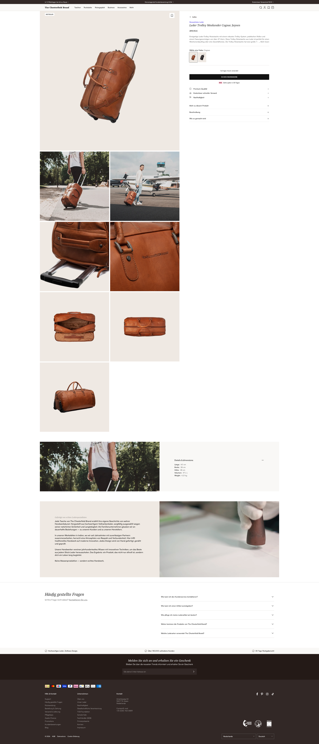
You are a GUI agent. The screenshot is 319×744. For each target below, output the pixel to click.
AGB (53, 736)
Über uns (80, 699)
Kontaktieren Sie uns (78, 600)
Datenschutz (61, 736)
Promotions (49, 721)
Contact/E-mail (122, 708)
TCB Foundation (83, 712)
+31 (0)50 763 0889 (125, 711)
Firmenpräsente (83, 721)
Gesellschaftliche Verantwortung (89, 708)
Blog (46, 727)
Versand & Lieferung (52, 712)
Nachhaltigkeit (82, 705)
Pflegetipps (49, 715)
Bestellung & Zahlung (53, 708)
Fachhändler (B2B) (84, 718)
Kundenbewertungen (53, 724)
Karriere (80, 724)
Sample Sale (81, 715)
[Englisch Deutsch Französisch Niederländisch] (265, 736)
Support (48, 699)
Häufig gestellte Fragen (53, 702)
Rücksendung (50, 705)
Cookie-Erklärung (73, 736)
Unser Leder (81, 702)
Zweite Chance (50, 718)
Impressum (81, 727)
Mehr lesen (264, 42)
